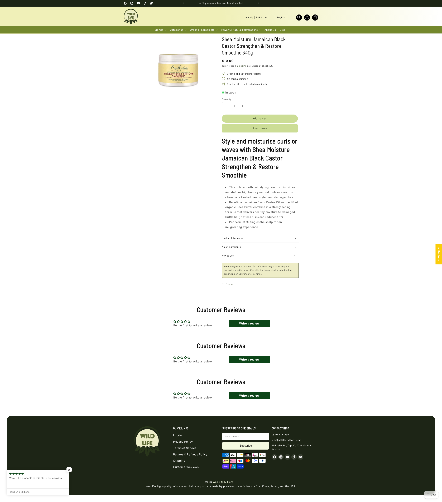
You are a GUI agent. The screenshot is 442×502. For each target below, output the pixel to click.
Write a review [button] (249, 323)
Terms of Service (185, 448)
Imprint (178, 435)
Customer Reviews (186, 467)
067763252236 (280, 434)
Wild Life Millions (223, 481)
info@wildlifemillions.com (286, 440)
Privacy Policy (183, 441)
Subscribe (245, 445)
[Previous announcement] (183, 3)
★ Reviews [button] (438, 254)
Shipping (242, 66)
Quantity (226, 99)
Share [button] (229, 284)
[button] (299, 17)
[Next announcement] (258, 3)
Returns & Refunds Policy (190, 454)
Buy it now (260, 128)
